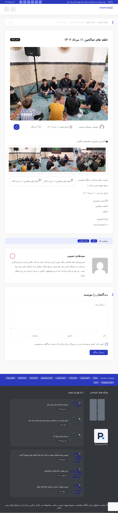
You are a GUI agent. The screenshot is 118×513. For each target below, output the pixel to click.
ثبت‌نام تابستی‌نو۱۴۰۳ (60, 436)
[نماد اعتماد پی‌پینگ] (101, 445)
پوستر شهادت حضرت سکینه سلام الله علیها (52, 487)
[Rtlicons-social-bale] (101, 402)
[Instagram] (12, 256)
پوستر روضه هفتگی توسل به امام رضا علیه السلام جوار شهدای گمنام (43, 455)
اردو (96, 382)
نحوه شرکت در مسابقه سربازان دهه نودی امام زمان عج (89, 2)
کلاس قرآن (10, 378)
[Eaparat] (101, 417)
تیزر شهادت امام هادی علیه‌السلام (56, 471)
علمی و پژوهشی (107, 382)
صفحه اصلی (102, 22)
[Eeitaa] (101, 409)
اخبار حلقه (90, 22)
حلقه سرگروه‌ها (47, 378)
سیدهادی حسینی (85, 127)
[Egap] (93, 409)
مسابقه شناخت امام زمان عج (57, 405)
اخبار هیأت (73, 378)
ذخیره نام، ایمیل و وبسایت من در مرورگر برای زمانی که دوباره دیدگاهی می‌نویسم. (69, 344)
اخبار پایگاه (22, 378)
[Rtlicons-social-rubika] (93, 402)
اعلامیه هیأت (85, 378)
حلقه (94, 241)
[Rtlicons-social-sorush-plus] (93, 417)
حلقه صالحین (83, 241)
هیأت (95, 378)
